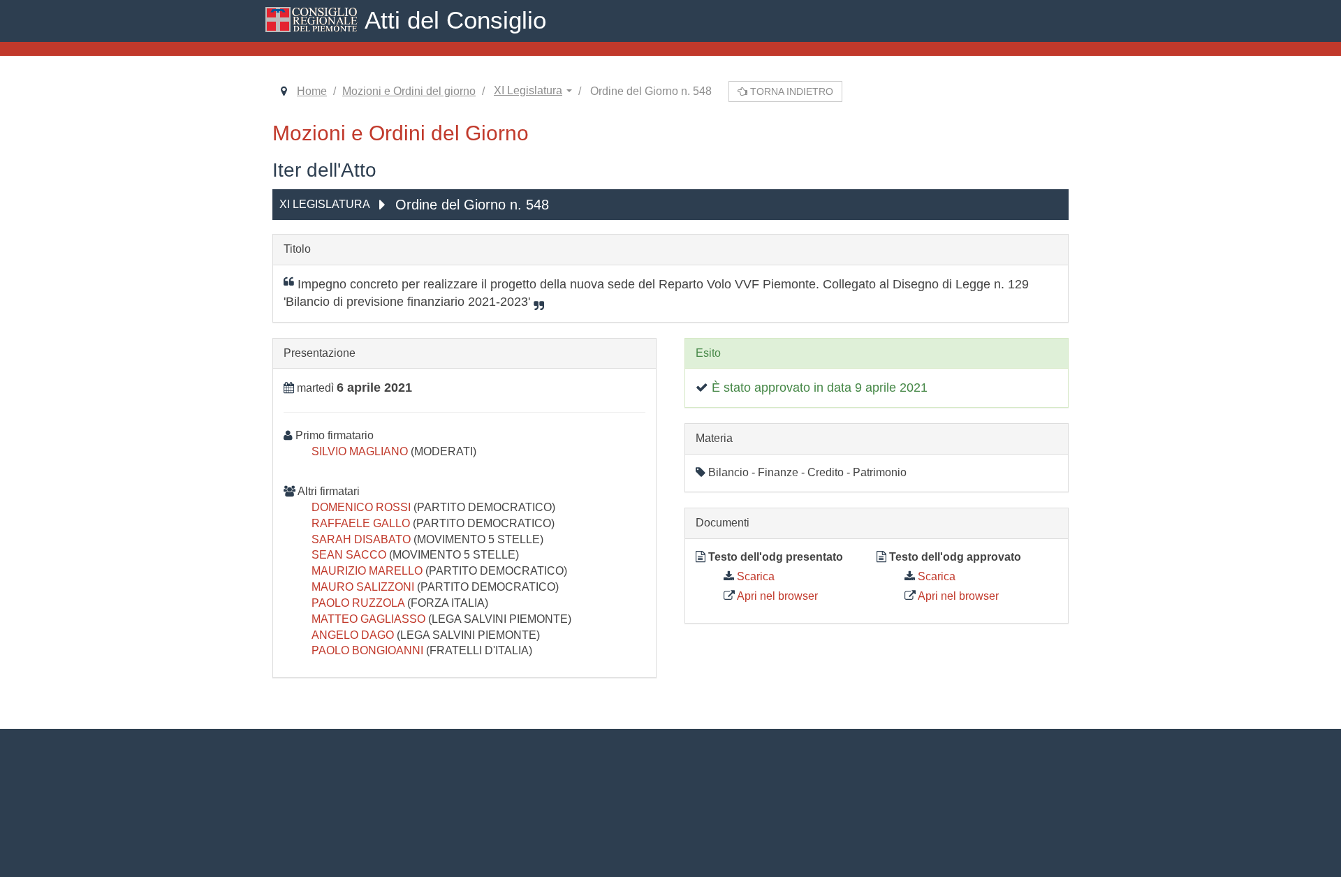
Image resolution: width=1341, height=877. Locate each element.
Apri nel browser (776, 596)
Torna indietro (790, 91)
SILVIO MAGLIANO (361, 451)
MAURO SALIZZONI (364, 587)
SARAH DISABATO (362, 539)
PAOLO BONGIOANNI (369, 650)
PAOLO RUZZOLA (359, 603)
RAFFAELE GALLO (362, 523)
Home (312, 91)
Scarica (754, 576)
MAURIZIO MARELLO (368, 571)
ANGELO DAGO (354, 635)
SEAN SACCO (350, 555)
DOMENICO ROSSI (362, 507)
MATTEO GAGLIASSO (370, 619)
